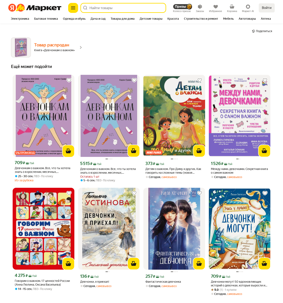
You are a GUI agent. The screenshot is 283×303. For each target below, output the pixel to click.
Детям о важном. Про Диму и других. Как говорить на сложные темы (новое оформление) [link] (173, 171)
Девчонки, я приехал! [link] (94, 281)
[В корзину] (68, 151)
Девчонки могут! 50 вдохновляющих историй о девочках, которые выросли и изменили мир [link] (238, 283)
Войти (267, 8)
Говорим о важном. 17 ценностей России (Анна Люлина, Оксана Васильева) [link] (42, 282)
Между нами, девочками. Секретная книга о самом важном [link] (239, 170)
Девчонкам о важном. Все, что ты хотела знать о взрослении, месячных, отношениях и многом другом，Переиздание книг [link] (42, 170)
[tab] (20, 19)
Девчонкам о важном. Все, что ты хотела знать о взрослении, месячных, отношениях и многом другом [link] (108, 171)
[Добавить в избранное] (69, 80)
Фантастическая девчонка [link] (163, 281)
